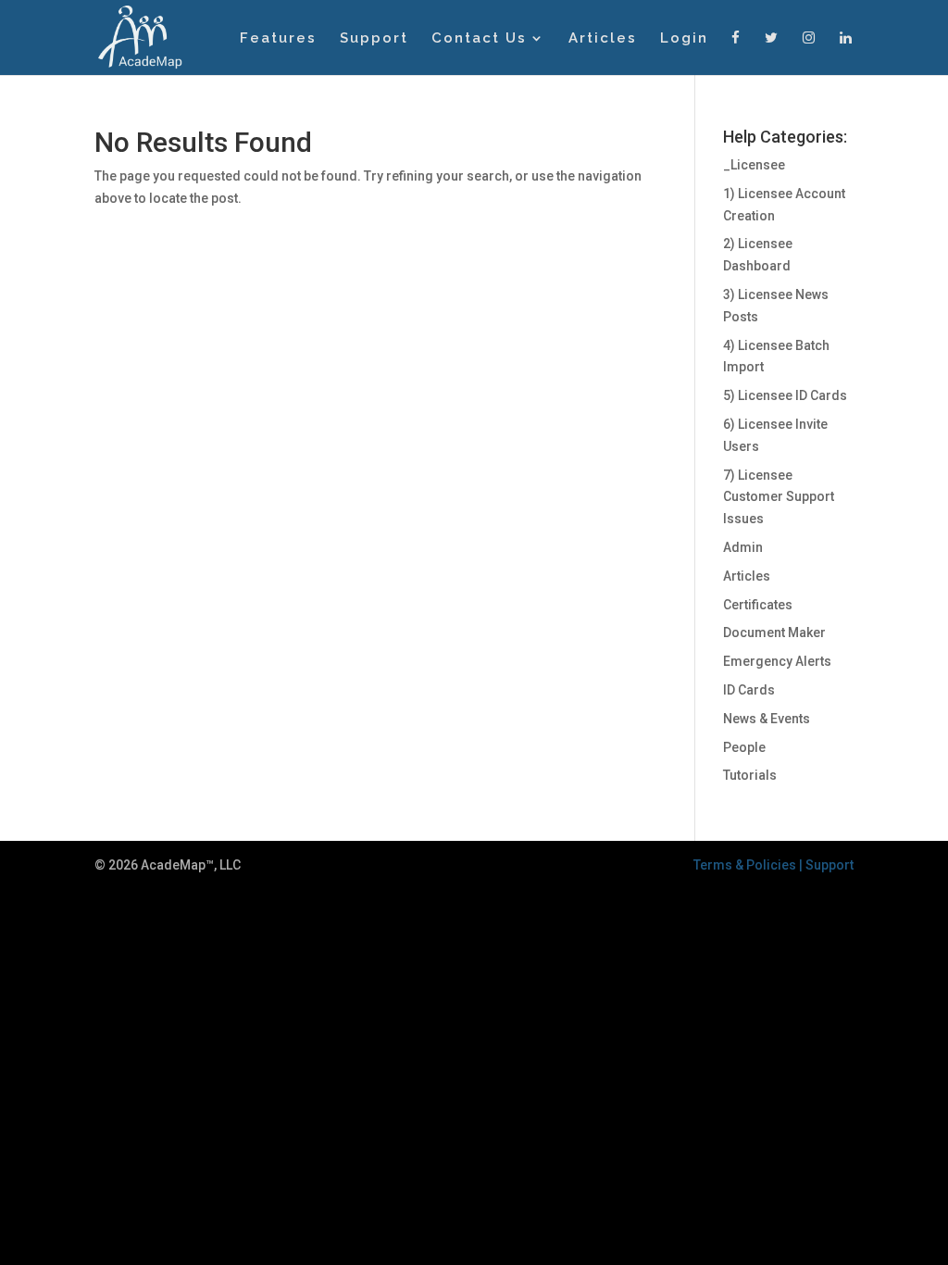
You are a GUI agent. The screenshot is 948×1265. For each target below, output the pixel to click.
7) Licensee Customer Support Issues (778, 497)
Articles (602, 38)
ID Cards (749, 690)
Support (374, 38)
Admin (743, 547)
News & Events (766, 718)
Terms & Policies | (749, 865)
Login (684, 38)
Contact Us (479, 38)
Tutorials (750, 775)
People (744, 747)
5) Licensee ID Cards (785, 395)
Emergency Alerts (777, 661)
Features (278, 38)
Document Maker (774, 632)
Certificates (757, 604)
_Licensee (754, 164)
